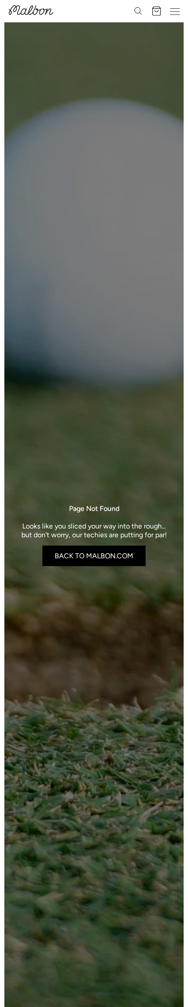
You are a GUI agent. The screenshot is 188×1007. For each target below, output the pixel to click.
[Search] (138, 11)
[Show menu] (174, 11)
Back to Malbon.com (94, 556)
